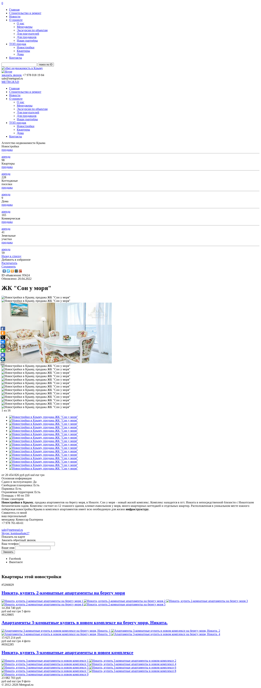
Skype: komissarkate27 (15, 533)
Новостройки (25, 47)
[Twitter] (8, 270)
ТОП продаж (17, 44)
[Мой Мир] (16, 270)
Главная (14, 9)
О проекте (16, 20)
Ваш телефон (10, 543)
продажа (7, 149)
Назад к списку (11, 256)
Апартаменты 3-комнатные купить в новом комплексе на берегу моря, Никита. (85, 622)
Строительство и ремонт (25, 13)
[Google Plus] (20, 270)
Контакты (15, 57)
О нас (20, 23)
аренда (6, 156)
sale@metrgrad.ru (12, 529)
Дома (20, 54)
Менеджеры (24, 26)
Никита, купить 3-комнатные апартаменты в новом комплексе (67, 652)
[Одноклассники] (12, 270)
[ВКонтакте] (4, 270)
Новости (14, 16)
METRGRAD (10, 82)
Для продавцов (26, 37)
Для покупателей (28, 33)
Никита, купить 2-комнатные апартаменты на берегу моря (63, 592)
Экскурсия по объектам (32, 30)
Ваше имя (8, 547)
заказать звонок (12, 75)
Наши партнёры (27, 40)
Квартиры (23, 50)
